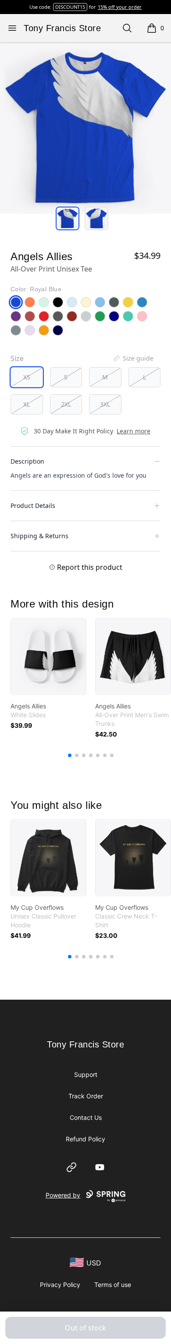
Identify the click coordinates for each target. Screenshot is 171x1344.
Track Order (85, 1096)
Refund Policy (85, 1139)
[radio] (27, 377)
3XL (105, 404)
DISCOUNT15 (70, 7)
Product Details (33, 505)
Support (85, 1074)
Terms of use (112, 1284)
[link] (48, 656)
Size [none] (17, 358)
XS (26, 377)
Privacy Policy (60, 1284)
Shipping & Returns (39, 536)
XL (26, 404)
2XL (66, 404)
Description (27, 461)
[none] (132, 358)
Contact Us (86, 1117)
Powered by (63, 1195)
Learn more (133, 431)
